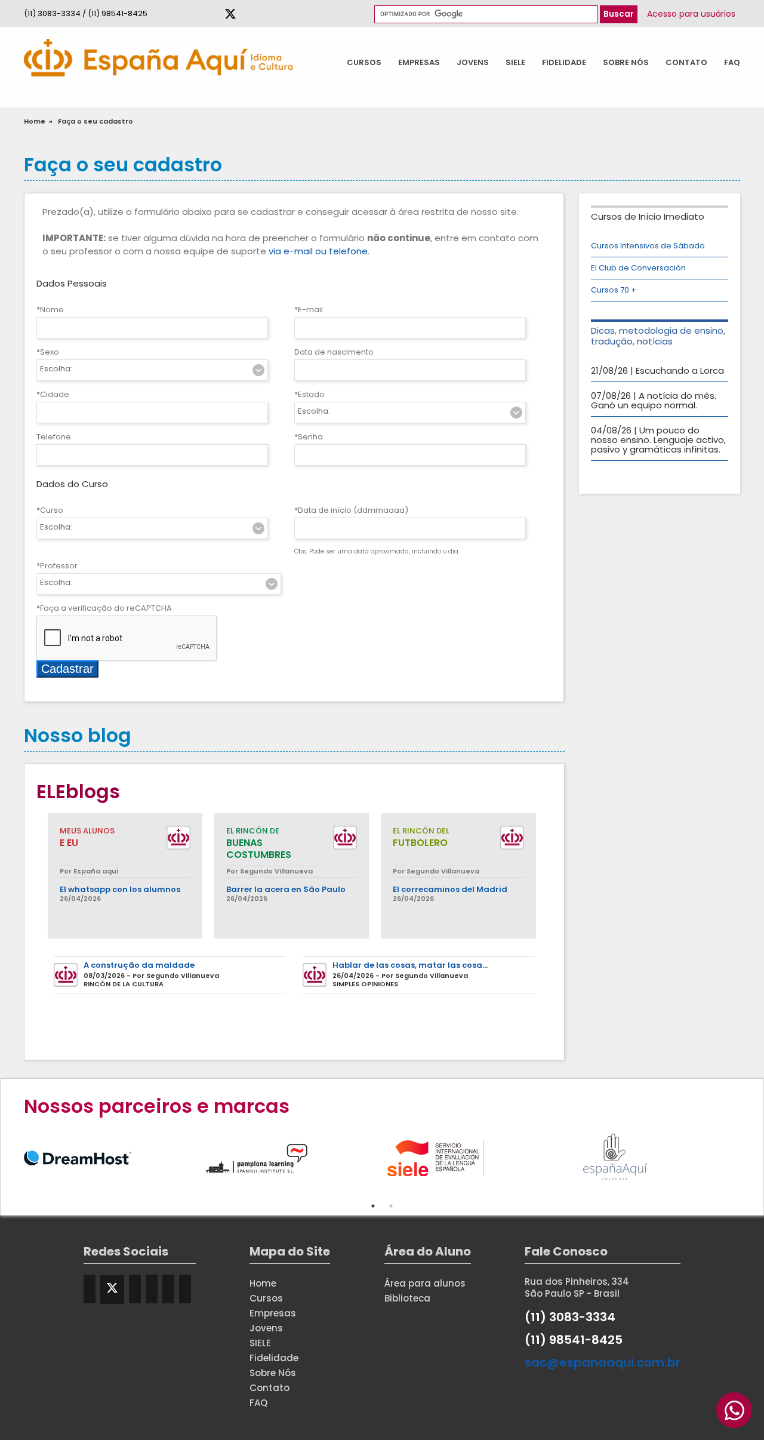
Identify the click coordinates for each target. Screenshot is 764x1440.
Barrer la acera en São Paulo (286, 889)
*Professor (57, 565)
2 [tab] (391, 1206)
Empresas (419, 62)
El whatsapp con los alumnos (120, 889)
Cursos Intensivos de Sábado (648, 245)
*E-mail (308, 309)
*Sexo (47, 352)
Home (34, 121)
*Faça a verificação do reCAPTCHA (104, 608)
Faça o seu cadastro (95, 121)
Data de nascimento (334, 352)
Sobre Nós (626, 62)
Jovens (473, 62)
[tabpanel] (113, 1156)
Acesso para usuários (691, 14)
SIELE (515, 62)
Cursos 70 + (613, 290)
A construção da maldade (139, 965)
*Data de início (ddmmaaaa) (351, 510)
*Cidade (52, 394)
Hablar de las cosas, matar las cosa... (410, 965)
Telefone (53, 436)
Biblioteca (407, 1298)
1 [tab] (373, 1206)
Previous (15, 1156)
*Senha (308, 436)
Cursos (364, 62)
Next (749, 1156)
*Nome (50, 309)
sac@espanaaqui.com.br (602, 1362)
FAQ (732, 62)
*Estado (309, 394)
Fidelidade (564, 62)
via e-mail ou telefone (318, 251)
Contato (686, 62)
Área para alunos (425, 1283)
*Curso (49, 510)
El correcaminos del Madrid (450, 889)
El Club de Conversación (638, 267)
